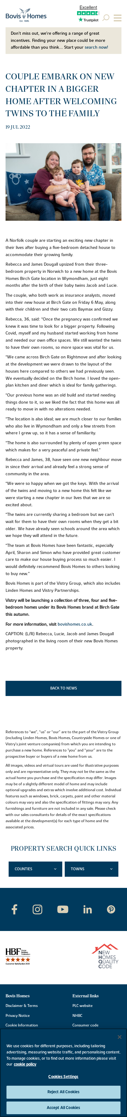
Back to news (63, 688)
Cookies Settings (63, 1076)
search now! (96, 47)
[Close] (119, 1037)
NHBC (77, 1015)
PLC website (82, 1006)
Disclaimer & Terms (22, 1006)
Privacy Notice (18, 1015)
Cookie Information (22, 1025)
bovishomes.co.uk (75, 624)
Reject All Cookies (63, 1091)
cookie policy (25, 1064)
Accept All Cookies (63, 1107)
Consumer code (85, 1025)
